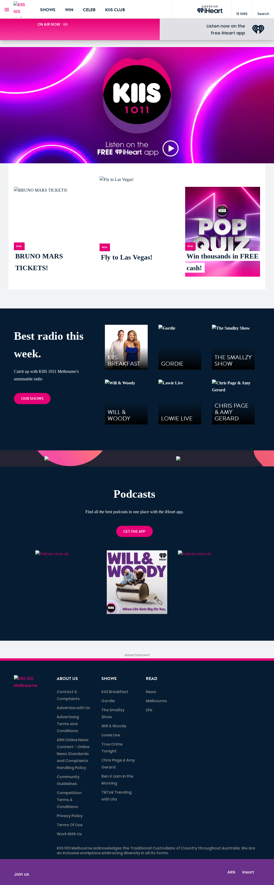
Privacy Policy (70, 815)
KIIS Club (115, 10)
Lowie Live (110, 735)
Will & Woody (113, 726)
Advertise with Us (73, 707)
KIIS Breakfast (114, 691)
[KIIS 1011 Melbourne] (22, 9)
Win (69, 10)
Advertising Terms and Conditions (68, 723)
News (151, 691)
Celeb (89, 10)
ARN (231, 872)
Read (151, 678)
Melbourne (156, 701)
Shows (47, 10)
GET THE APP (134, 531)
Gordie (108, 701)
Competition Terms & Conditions (69, 799)
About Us (67, 678)
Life (149, 710)
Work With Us (69, 834)
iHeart (248, 872)
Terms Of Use (69, 825)
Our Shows (32, 398)
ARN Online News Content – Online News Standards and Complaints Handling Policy (73, 753)
